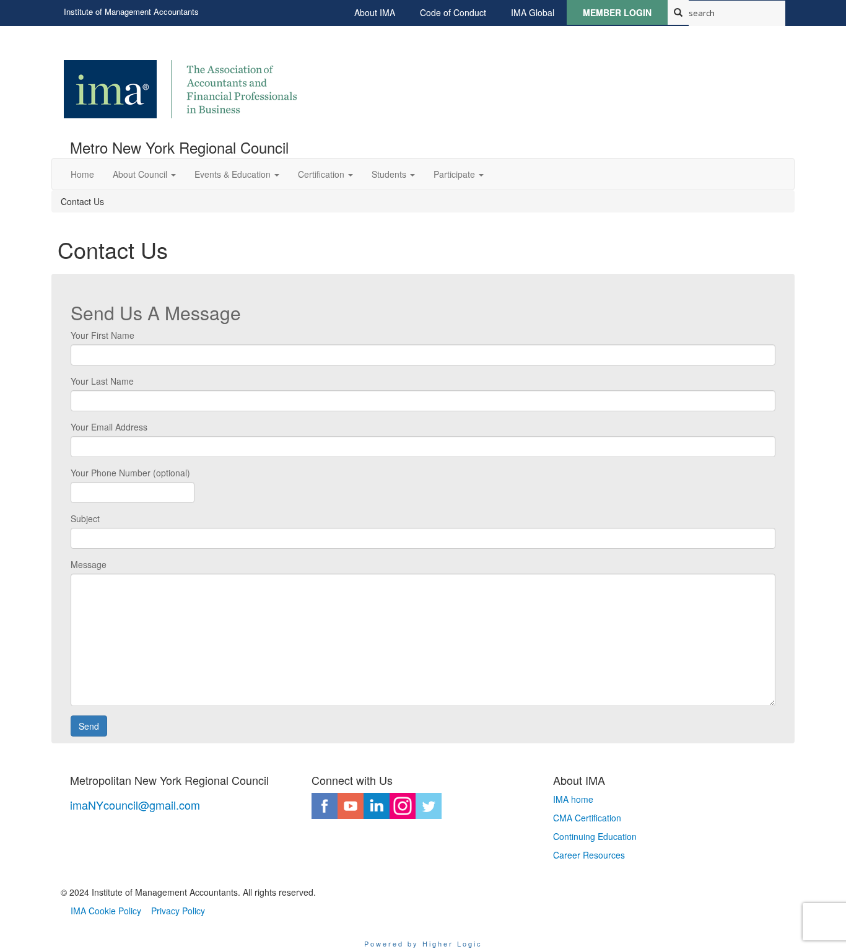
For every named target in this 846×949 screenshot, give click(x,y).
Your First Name (102, 335)
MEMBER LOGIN (617, 12)
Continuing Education (595, 836)
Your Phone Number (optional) (130, 472)
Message (89, 564)
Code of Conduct (453, 12)
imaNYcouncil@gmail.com (135, 805)
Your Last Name (102, 381)
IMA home (573, 799)
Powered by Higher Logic (423, 943)
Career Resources (589, 855)
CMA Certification (587, 817)
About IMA (374, 12)
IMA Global (532, 12)
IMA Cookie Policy (106, 910)
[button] (144, 174)
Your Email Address (109, 427)
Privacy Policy (178, 910)
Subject (85, 518)
